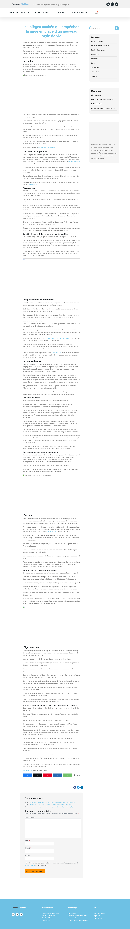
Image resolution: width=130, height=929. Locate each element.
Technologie (95, 72)
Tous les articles (19, 13)
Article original (27, 770)
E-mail (28, 848)
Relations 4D (56, 353)
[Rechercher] (117, 28)
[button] (74, 787)
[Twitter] (116, 4)
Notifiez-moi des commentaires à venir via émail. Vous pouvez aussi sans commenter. (51, 864)
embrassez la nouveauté (46, 147)
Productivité (95, 54)
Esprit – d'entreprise (98, 50)
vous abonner (30, 865)
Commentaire (30, 817)
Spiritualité (94, 67)
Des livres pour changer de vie (102, 99)
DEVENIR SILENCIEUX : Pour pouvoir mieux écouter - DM (50, 805)
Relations (94, 59)
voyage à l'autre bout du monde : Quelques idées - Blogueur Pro (53, 802)
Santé (93, 63)
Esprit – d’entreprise (48, 916)
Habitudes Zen (96, 104)
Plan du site (42, 13)
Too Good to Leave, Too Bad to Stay (57, 338)
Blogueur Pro (96, 95)
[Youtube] (108, 4)
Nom (27, 841)
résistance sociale (74, 162)
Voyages (94, 76)
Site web (28, 855)
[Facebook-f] (112, 4)
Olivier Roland (80, 13)
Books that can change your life (103, 108)
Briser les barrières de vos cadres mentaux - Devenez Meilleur (52, 807)
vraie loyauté (33, 184)
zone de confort (51, 532)
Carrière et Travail (97, 41)
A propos (60, 13)
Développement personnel (100, 46)
